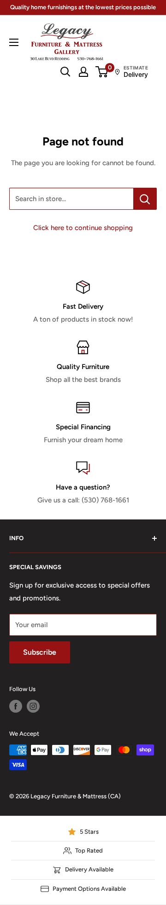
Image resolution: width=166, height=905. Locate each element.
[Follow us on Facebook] (15, 706)
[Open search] (65, 72)
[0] (102, 71)
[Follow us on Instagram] (33, 706)
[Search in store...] (145, 199)
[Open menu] (13, 42)
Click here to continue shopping (83, 228)
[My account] (83, 72)
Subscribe (39, 652)
